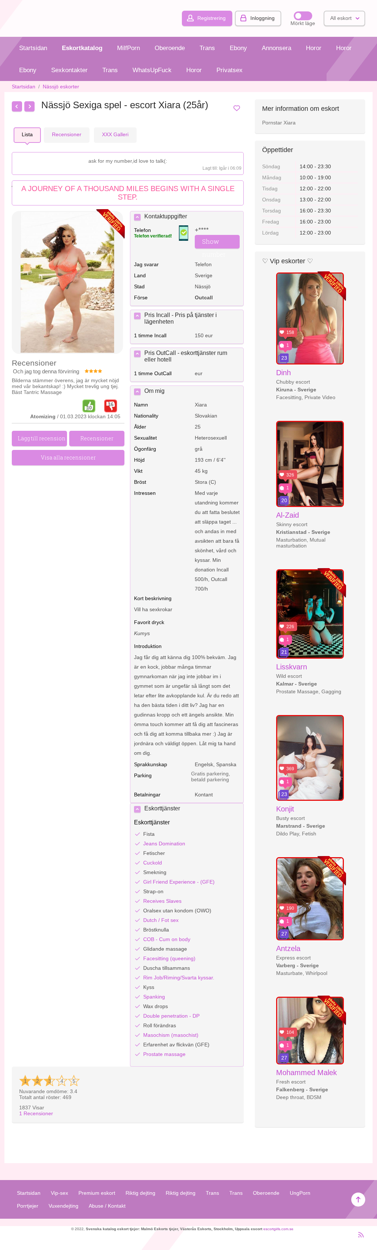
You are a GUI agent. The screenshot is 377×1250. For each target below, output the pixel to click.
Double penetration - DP (171, 1016)
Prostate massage (164, 1054)
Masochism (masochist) (170, 1035)
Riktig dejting (140, 1193)
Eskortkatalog (82, 48)
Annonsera (276, 48)
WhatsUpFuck (152, 70)
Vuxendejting (63, 1206)
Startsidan (33, 48)
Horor (313, 48)
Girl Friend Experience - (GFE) (179, 882)
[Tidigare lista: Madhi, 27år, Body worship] (17, 106)
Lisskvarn (291, 667)
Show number (214, 243)
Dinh (283, 373)
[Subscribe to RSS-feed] (358, 1237)
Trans (207, 48)
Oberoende (170, 48)
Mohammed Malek (306, 1072)
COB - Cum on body (166, 939)
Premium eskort (96, 1193)
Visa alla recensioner (68, 457)
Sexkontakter (69, 70)
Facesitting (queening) (169, 958)
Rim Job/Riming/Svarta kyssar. (178, 977)
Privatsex (229, 70)
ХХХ (115, 134)
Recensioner (36, 1113)
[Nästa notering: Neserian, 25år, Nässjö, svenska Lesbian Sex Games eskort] (29, 106)
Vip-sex (59, 1193)
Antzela (288, 948)
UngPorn (300, 1193)
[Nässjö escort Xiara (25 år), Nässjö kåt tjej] (67, 283)
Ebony (238, 48)
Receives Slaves (162, 901)
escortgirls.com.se (278, 1229)
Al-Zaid (287, 515)
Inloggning (262, 18)
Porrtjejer (27, 1206)
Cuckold (152, 863)
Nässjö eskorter (61, 86)
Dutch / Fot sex (161, 920)
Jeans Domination (164, 843)
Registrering (211, 18)
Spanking (154, 997)
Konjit (285, 809)
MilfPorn (128, 48)
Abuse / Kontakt (107, 1206)
